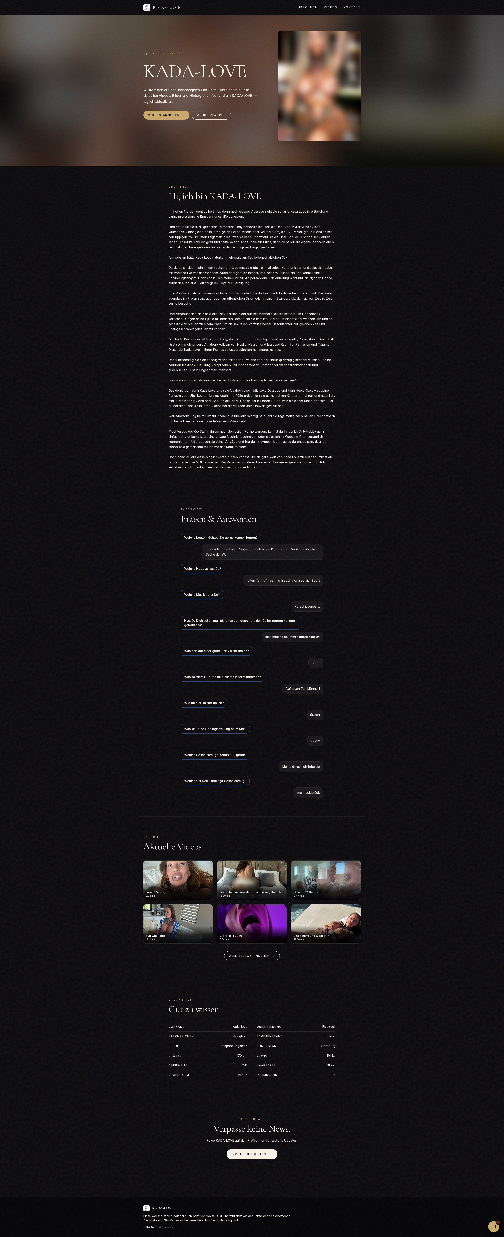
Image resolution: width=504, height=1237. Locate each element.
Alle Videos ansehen (252, 955)
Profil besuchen (252, 1154)
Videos (330, 7)
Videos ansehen (166, 115)
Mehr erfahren (211, 115)
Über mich (308, 7)
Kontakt (352, 7)
